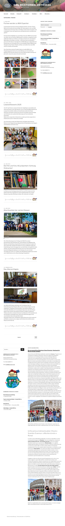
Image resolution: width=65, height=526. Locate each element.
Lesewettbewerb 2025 (12, 105)
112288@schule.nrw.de (47, 72)
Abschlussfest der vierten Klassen (17, 210)
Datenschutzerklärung (11, 516)
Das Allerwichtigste (11, 269)
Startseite (6, 13)
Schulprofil (19, 13)
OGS (41, 13)
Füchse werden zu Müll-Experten (16, 23)
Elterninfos (47, 13)
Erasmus (53, 354)
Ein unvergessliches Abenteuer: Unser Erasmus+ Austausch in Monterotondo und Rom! (44, 351)
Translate (50, 27)
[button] (36, 225)
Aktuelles (12, 13)
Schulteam (26, 13)
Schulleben (34, 13)
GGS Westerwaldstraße (32, 5)
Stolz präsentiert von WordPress (23, 516)
